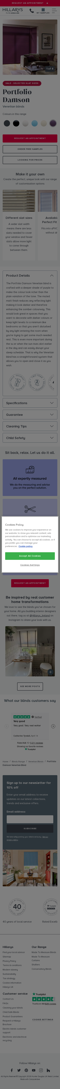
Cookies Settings (30, 565)
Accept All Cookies (30, 556)
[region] (30, 544)
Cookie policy (25, 546)
